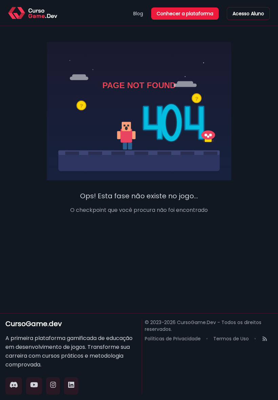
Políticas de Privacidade (173, 338)
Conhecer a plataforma (185, 13)
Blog (138, 13)
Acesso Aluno (248, 13)
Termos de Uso (231, 338)
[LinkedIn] (71, 386)
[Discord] (13, 386)
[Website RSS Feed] (264, 339)
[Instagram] (53, 386)
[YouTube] (34, 386)
